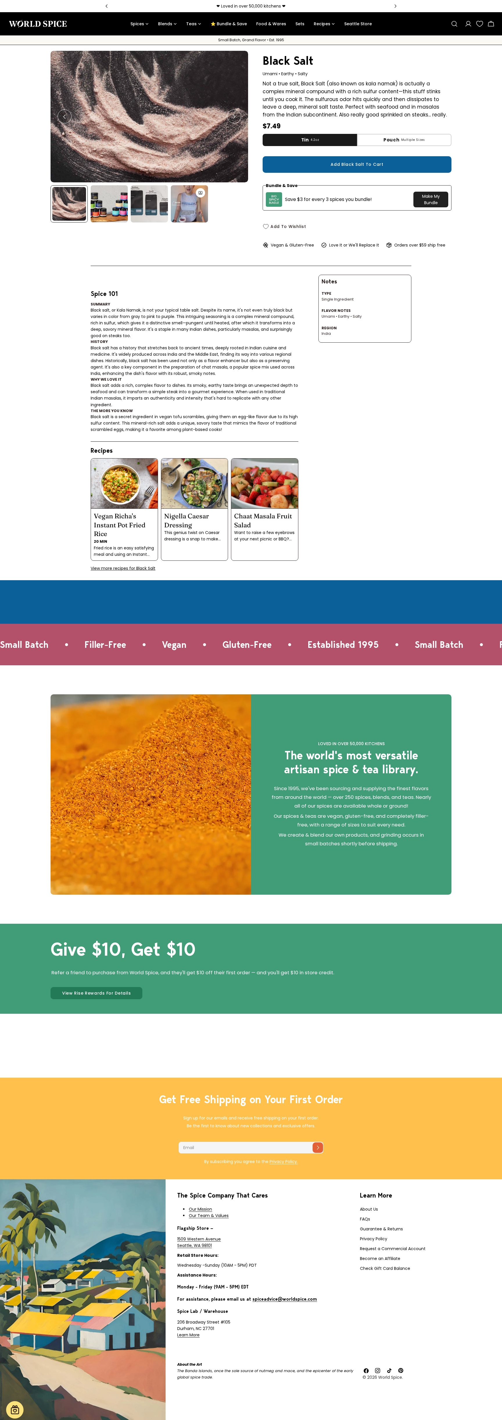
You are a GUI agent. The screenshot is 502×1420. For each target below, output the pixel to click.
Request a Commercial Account (393, 1249)
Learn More (188, 1335)
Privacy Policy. (284, 1161)
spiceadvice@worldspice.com (284, 1299)
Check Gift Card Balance (385, 1268)
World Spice (390, 1377)
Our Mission (200, 1209)
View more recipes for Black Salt (123, 568)
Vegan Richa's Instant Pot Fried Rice (120, 525)
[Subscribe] (318, 1147)
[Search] (454, 24)
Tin (310, 140)
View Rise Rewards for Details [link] (96, 993)
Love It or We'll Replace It (354, 245)
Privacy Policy (373, 1239)
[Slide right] (234, 117)
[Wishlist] (479, 24)
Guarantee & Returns (381, 1229)
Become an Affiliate (380, 1258)
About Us (369, 1209)
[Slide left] (64, 117)
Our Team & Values (209, 1215)
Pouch (404, 140)
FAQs (365, 1219)
